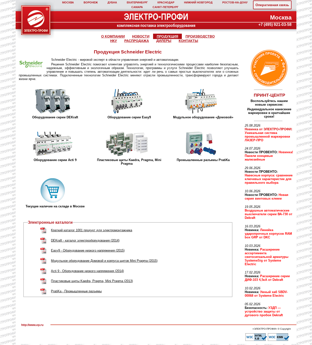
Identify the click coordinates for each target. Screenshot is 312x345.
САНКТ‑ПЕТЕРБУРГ (165, 7)
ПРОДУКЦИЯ (167, 36)
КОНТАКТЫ (188, 41)
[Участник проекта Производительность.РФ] (268, 68)
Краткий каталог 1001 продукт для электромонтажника (91, 230)
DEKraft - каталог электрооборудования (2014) (85, 240)
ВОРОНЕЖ (91, 2)
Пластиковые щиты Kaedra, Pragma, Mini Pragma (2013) (92, 281)
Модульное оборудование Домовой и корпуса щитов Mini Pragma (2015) (104, 261)
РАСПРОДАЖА (136, 41)
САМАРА (137, 7)
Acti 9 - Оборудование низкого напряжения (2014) (87, 271)
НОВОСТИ (140, 36)
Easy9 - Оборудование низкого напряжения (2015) (88, 250)
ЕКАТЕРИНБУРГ (137, 2)
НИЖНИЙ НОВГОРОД (198, 2)
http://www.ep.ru (32, 325)
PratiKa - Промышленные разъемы (76, 291)
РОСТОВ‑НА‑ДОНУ (235, 2)
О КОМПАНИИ (113, 36)
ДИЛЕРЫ (163, 41)
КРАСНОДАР (165, 2)
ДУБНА (112, 2)
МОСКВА (68, 2)
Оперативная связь (272, 5)
